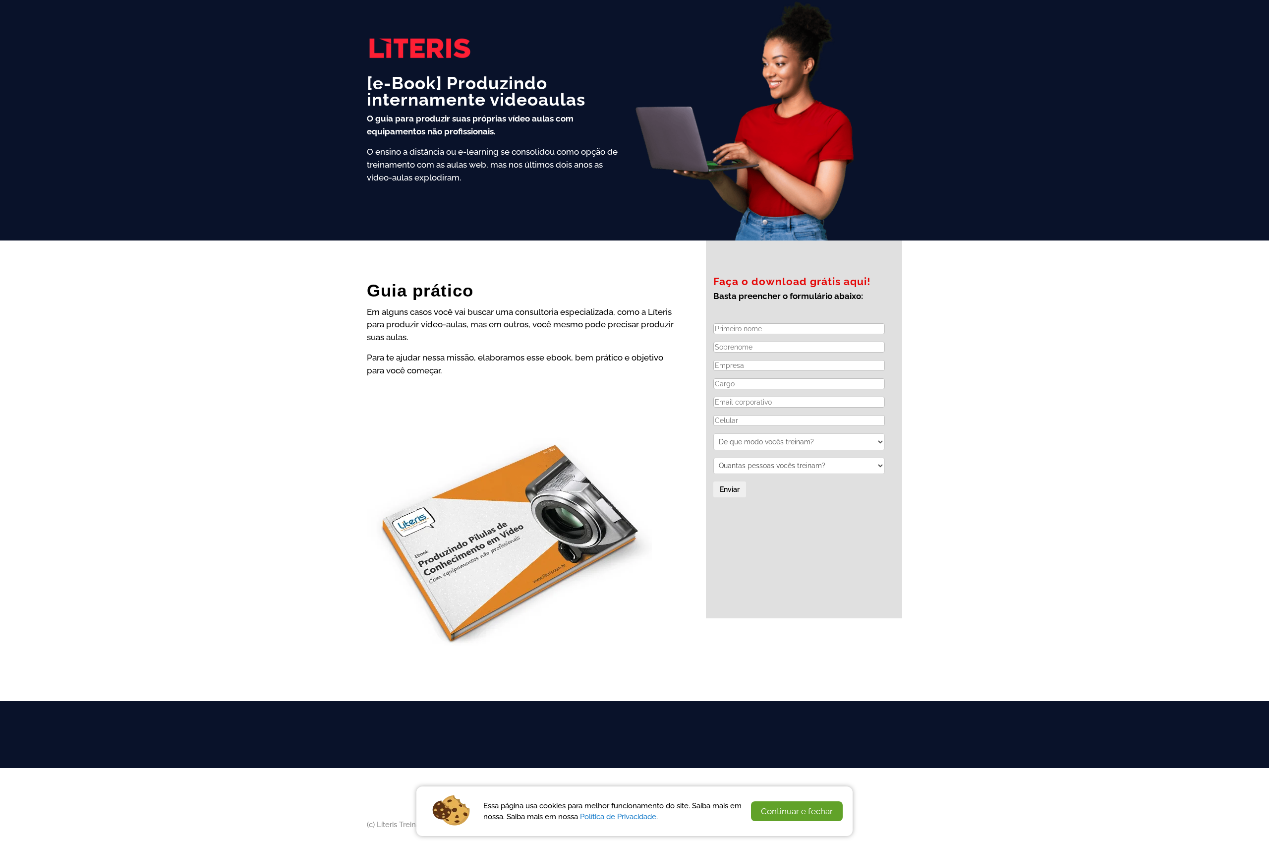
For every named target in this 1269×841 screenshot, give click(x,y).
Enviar (730, 489)
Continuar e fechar (797, 811)
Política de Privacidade (618, 816)
